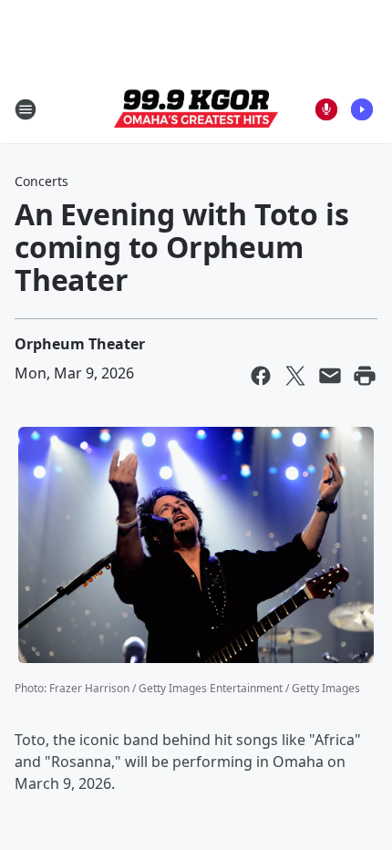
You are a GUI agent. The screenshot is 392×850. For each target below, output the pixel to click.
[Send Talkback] (326, 109)
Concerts (41, 181)
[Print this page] (364, 376)
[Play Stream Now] (362, 109)
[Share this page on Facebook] (260, 376)
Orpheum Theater (80, 344)
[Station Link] (196, 109)
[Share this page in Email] (330, 376)
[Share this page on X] (295, 376)
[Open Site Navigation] (25, 109)
